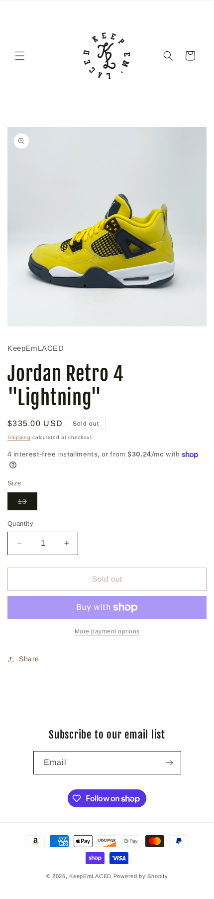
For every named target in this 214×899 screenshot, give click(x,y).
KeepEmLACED (90, 876)
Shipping (19, 437)
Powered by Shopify (140, 876)
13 (27, 503)
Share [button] (29, 659)
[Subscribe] (170, 762)
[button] (20, 56)
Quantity (20, 523)
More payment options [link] (107, 631)
